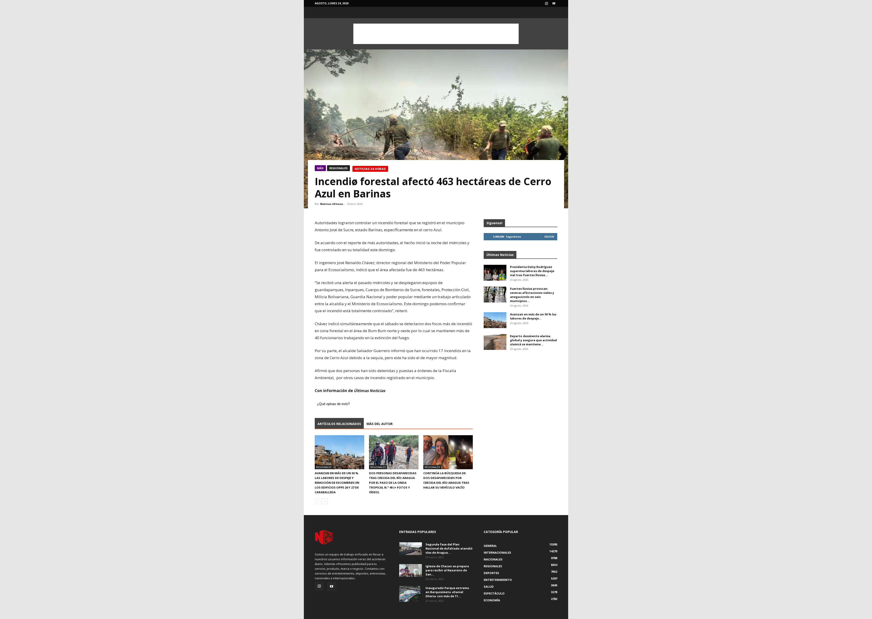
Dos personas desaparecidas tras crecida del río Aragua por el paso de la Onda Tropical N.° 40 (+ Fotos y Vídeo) (392, 482)
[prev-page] (317, 501)
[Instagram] (546, 3)
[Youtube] (553, 3)
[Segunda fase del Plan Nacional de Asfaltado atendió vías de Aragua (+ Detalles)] (410, 548)
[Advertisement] (436, 34)
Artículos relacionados (339, 424)
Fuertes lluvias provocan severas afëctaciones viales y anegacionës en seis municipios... (532, 295)
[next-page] (325, 501)
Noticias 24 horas (331, 204)
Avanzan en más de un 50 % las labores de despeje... (533, 316)
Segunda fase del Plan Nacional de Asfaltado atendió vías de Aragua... (449, 548)
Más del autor (380, 424)
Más (320, 168)
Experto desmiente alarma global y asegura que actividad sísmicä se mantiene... (533, 340)
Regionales (338, 168)
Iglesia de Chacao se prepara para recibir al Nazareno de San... (447, 570)
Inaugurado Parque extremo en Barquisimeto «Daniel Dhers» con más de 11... (447, 592)
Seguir (549, 236)
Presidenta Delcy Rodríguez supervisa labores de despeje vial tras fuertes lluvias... (532, 271)
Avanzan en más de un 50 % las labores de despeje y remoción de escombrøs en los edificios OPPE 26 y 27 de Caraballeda (337, 482)
